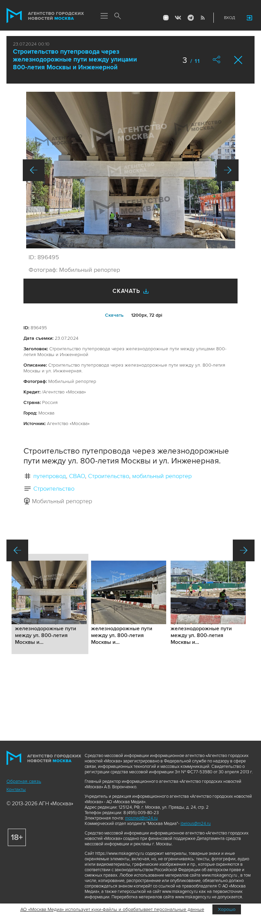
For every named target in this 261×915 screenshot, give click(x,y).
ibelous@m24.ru (195, 823)
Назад (34, 170)
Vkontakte (178, 18)
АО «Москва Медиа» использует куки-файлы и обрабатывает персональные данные (112, 909)
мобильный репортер (162, 476)
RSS (202, 18)
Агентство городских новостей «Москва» (45, 15)
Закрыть (238, 60)
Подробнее (50, 604)
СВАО (77, 476)
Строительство (108, 476)
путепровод (49, 476)
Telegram (190, 18)
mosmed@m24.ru (141, 818)
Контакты (16, 789)
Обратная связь (23, 781)
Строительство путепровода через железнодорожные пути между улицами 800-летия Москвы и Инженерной (75, 59)
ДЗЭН (166, 18)
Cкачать (114, 315)
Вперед (228, 170)
